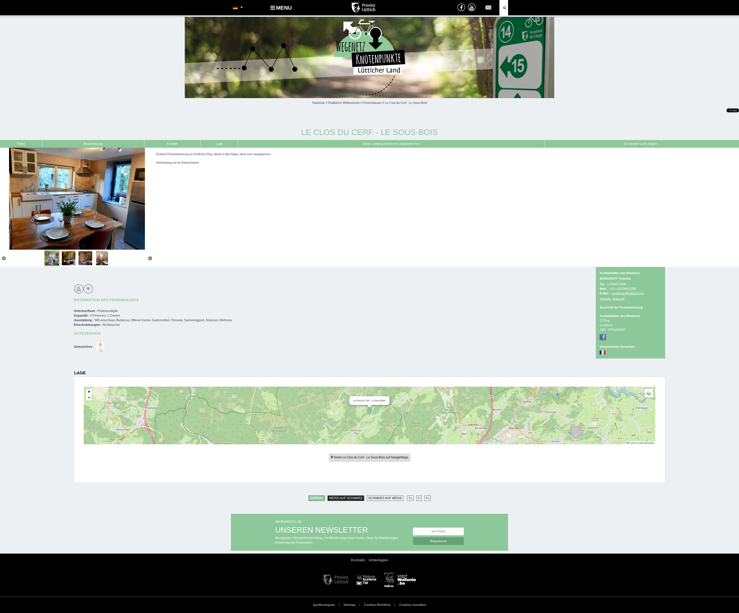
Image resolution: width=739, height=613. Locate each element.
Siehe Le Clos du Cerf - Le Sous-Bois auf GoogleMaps (371, 457)
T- (419, 498)
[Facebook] (603, 337)
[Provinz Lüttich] (336, 579)
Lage (219, 143)
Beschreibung (93, 143)
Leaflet (632, 442)
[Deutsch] (235, 8)
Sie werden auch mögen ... (642, 143)
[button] (369, 411)
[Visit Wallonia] (400, 579)
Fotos (21, 143)
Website (612, 299)
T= (410, 498)
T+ (427, 498)
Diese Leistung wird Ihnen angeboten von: (391, 143)
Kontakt (172, 143)
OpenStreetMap (647, 442)
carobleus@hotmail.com (627, 293)
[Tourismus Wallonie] (366, 579)
